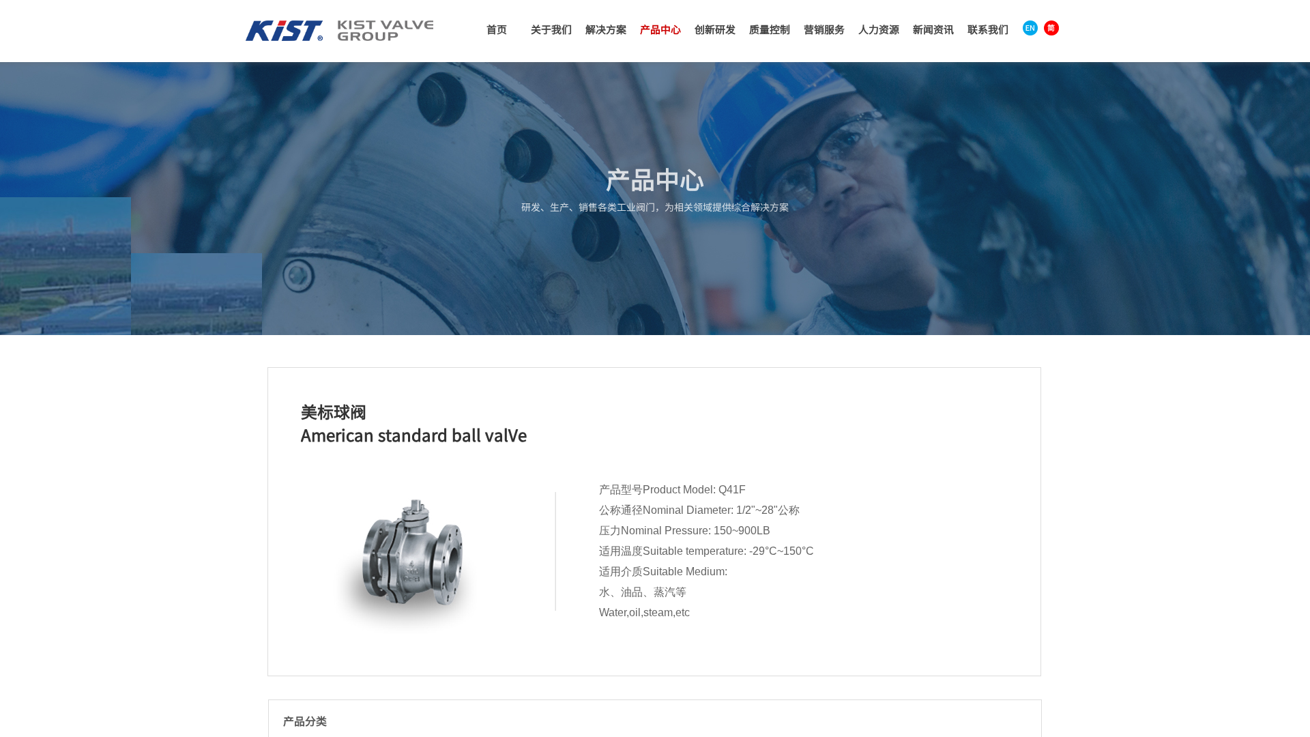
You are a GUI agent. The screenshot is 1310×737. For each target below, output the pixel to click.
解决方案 (605, 29)
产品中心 (660, 29)
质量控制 (769, 29)
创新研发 (715, 29)
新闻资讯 (933, 29)
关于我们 (551, 29)
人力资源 (878, 29)
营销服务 (824, 29)
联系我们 (987, 29)
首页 (496, 29)
